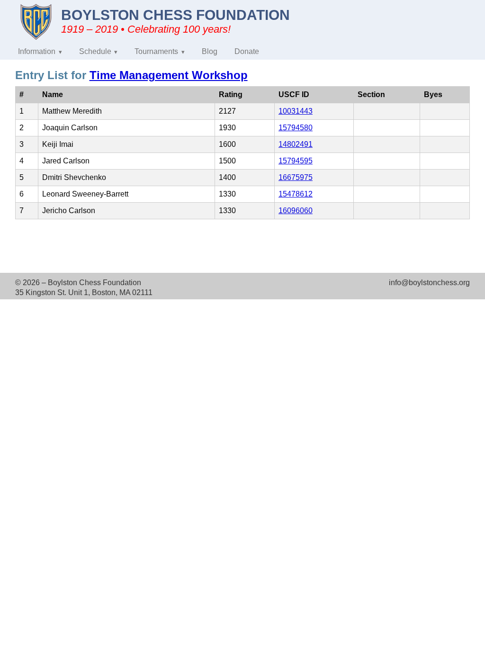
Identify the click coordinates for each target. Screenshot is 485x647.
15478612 (295, 194)
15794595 (295, 161)
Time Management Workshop (169, 75)
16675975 (295, 177)
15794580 (295, 128)
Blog (209, 51)
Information (36, 51)
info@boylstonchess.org (429, 283)
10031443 (295, 111)
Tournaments (156, 51)
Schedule (95, 51)
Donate (246, 51)
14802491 (295, 144)
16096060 (295, 211)
